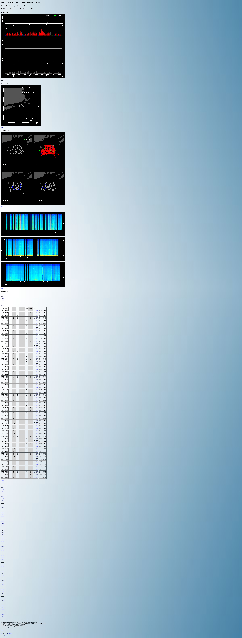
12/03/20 (2, 505)
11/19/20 (2, 303)
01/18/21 (2, 609)
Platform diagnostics (5, 635)
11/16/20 (2, 296)
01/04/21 (2, 577)
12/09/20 (2, 518)
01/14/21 (2, 600)
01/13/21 (2, 598)
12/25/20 (2, 555)
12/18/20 (2, 539)
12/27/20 (2, 559)
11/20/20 (2, 305)
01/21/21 (2, 616)
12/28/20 (2, 562)
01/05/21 (2, 580)
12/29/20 (2, 564)
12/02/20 (2, 503)
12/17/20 (2, 537)
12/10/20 (2, 521)
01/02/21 (2, 573)
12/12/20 (2, 525)
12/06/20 (2, 512)
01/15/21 (2, 602)
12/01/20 (2, 500)
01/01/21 (2, 571)
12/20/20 (2, 543)
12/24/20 (2, 553)
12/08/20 (2, 516)
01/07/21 (2, 584)
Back (2, 80)
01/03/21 (2, 575)
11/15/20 (2, 293)
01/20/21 (2, 614)
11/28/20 (2, 494)
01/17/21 (2, 607)
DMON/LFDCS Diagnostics (6, 633)
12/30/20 (2, 566)
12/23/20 (2, 550)
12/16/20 (2, 534)
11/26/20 (2, 489)
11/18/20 (2, 300)
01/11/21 (2, 593)
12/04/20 (2, 507)
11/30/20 (2, 498)
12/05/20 (2, 509)
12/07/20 (2, 514)
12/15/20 (2, 532)
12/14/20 (2, 530)
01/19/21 (2, 611)
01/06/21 (2, 582)
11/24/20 (2, 484)
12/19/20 (2, 541)
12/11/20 (2, 523)
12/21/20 (2, 546)
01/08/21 (2, 587)
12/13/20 (2, 528)
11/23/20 (2, 482)
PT (34, 312)
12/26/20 (2, 557)
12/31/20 (2, 568)
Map (37, 310)
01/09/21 (2, 589)
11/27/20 (2, 491)
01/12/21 (2, 596)
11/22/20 (2, 480)
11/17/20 (2, 298)
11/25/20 (2, 487)
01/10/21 (2, 591)
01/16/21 (2, 605)
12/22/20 (2, 548)
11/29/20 (2, 496)
